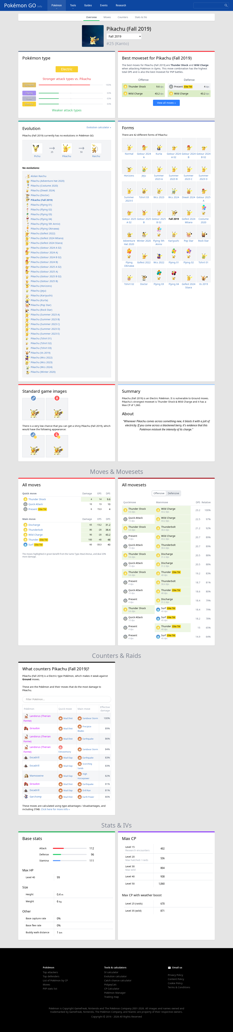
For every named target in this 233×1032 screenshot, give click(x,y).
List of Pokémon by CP (55, 980)
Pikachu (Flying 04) (41, 219)
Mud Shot (67, 718)
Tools (73, 5)
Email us (177, 967)
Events (103, 5)
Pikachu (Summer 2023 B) (45, 319)
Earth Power (88, 796)
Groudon (34, 728)
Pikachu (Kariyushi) (41, 295)
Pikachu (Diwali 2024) (43, 190)
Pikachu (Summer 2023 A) (45, 314)
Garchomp (35, 796)
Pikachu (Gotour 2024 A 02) (46, 247)
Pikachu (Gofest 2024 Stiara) (46, 243)
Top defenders (51, 976)
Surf (35, 544)
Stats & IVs (141, 17)
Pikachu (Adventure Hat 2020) (47, 180)
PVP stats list (50, 988)
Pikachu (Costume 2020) (44, 185)
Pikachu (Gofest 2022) (43, 233)
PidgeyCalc (110, 984)
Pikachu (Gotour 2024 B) (44, 262)
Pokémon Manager (115, 992)
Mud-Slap (67, 757)
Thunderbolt (35, 529)
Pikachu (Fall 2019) (42, 200)
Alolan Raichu (38, 176)
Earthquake (87, 738)
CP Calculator (111, 988)
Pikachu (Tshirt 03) (41, 348)
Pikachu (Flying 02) (41, 209)
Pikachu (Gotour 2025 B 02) (46, 276)
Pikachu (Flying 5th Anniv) (45, 223)
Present (178, 86)
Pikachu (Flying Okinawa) (45, 228)
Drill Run (86, 790)
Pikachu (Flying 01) (41, 204)
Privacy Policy (175, 975)
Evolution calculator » (99, 127)
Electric (29, 104)
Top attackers (50, 972)
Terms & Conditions (179, 987)
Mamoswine (36, 775)
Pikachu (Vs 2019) (40, 352)
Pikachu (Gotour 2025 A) (44, 271)
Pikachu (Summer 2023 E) (45, 333)
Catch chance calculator (118, 980)
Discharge (34, 524)
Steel (29, 98)
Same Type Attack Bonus (80, 553)
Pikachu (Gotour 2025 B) (44, 281)
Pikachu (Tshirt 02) (41, 343)
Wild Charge (135, 93)
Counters (123, 17)
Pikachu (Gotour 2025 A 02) (46, 266)
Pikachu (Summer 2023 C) (45, 324)
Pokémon (57, 5)
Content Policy (176, 979)
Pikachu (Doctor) (40, 195)
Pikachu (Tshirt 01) (41, 338)
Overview (91, 17)
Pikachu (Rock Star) (41, 309)
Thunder (37, 539)
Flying (29, 93)
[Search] (226, 5)
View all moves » (166, 102)
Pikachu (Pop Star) (41, 305)
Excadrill (34, 757)
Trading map (111, 996)
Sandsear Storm (90, 718)
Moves (107, 17)
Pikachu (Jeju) (38, 290)
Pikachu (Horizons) (41, 286)
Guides (88, 5)
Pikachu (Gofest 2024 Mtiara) (47, 238)
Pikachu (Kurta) (39, 300)
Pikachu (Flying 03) (41, 214)
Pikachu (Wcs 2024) (41, 367)
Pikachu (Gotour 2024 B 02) (46, 257)
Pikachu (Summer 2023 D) (45, 328)
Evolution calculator (115, 976)
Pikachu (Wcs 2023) (41, 362)
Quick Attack (35, 504)
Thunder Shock (137, 86)
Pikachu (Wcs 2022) (41, 357)
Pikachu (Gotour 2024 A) (44, 252)
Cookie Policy (175, 983)
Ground (29, 84)
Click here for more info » (55, 809)
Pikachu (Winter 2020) (43, 371)
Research (121, 5)
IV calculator (111, 972)
